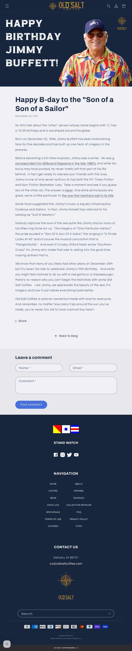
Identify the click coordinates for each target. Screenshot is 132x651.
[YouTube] (76, 456)
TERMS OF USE (53, 519)
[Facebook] (55, 456)
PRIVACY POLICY (79, 519)
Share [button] (23, 321)
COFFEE (53, 491)
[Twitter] (69, 456)
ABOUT (79, 484)
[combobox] (66, 613)
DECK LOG (53, 505)
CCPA (79, 526)
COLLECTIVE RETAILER (78, 505)
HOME (53, 484)
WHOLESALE (53, 512)
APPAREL (79, 491)
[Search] (109, 613)
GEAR (53, 498)
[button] (66, 648)
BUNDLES (79, 498)
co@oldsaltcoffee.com (66, 563)
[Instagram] (62, 456)
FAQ (79, 512)
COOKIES (53, 526)
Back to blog (68, 335)
